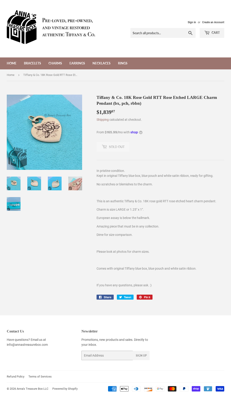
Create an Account (213, 22)
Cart (215, 32)
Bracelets (32, 63)
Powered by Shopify (65, 388)
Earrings (77, 63)
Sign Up (141, 355)
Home (11, 63)
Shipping (103, 119)
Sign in (192, 22)
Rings (122, 63)
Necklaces (101, 63)
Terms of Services (40, 376)
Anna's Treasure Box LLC (32, 388)
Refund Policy (15, 376)
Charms (55, 63)
